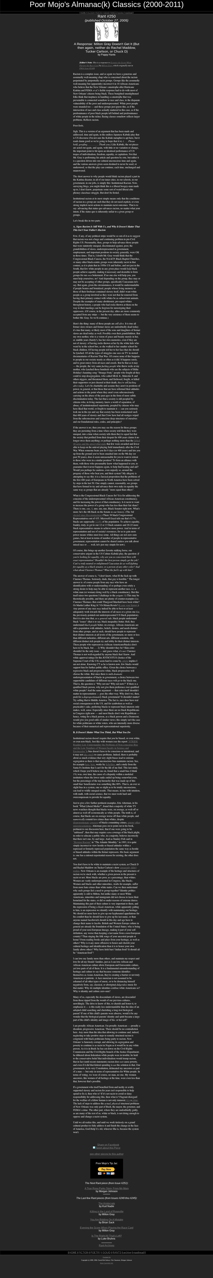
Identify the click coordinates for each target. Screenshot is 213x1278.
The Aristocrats (106, 1203)
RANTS (114, 13)
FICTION (90, 13)
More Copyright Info (106, 1263)
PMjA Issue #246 (86, 68)
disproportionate (81, 822)
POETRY (99, 13)
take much (89, 754)
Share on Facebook (108, 1144)
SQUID (106, 13)
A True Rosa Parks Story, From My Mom (107, 1188)
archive (121, 13)
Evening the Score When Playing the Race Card (106, 1227)
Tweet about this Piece (107, 1148)
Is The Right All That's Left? (107, 1236)
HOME (83, 13)
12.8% (98, 521)
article (125, 660)
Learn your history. (128, 605)
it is (128, 1100)
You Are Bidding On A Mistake (106, 1219)
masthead (129, 13)
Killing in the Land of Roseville (106, 1211)
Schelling (110, 764)
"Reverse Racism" (82, 842)
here (87, 764)
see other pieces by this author (106, 1154)
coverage (94, 822)
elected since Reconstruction (87, 515)
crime (135, 1100)
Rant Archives (106, 1245)
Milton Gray (107, 65)
